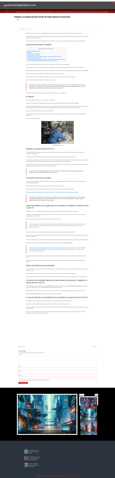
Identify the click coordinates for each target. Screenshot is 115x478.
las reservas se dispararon (55, 181)
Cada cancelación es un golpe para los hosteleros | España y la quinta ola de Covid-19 (44, 56)
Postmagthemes (75, 476)
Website (19, 375)
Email (19, 370)
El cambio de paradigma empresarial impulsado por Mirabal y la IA (24, 11)
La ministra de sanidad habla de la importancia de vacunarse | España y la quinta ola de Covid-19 (46, 59)
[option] (50, 12)
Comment (20, 354)
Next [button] (96, 394)
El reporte (29, 52)
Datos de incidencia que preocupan (34, 57)
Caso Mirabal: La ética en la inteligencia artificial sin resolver (50, 11)
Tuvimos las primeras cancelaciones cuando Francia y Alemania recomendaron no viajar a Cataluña (51, 247)
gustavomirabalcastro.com (20, 5)
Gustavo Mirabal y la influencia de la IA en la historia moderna (46, 429)
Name (19, 366)
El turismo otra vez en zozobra (33, 55)
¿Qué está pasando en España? (33, 51)
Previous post (21, 346)
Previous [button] (82, 394)
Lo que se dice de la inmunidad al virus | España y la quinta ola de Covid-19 (42, 60)
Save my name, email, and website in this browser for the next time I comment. (34, 380)
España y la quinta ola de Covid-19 (34, 53)
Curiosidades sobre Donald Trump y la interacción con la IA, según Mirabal (77, 11)
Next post (94, 346)
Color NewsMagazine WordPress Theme (63, 476)
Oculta (52, 48)
